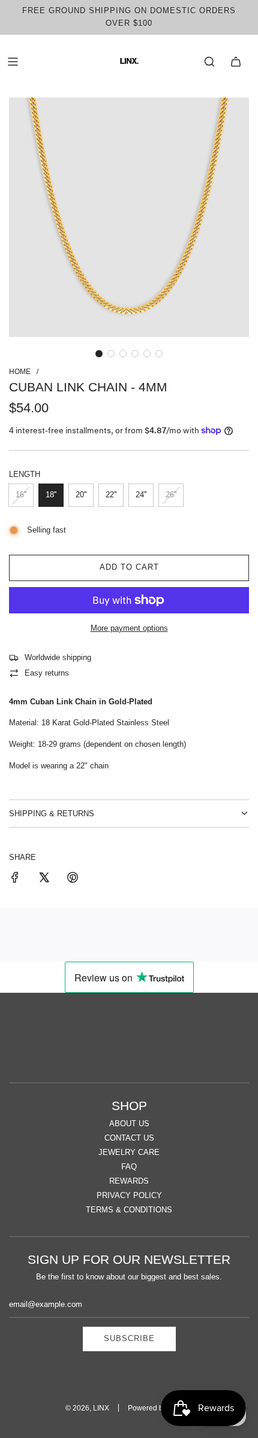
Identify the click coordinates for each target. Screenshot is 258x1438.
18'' (51, 494)
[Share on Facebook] (15, 879)
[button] (99, 353)
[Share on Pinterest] (72, 879)
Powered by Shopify (160, 1408)
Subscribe (129, 1338)
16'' (21, 494)
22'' (111, 494)
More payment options (129, 628)
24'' (141, 494)
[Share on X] (44, 879)
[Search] (209, 61)
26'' (171, 494)
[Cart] (236, 61)
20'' (81, 494)
